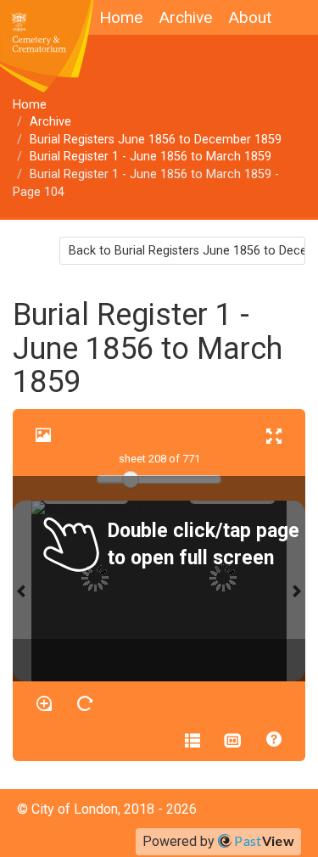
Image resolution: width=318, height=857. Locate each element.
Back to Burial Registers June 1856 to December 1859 (187, 251)
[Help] (274, 739)
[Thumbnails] (233, 739)
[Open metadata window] (192, 739)
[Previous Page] (22, 591)
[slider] (130, 479)
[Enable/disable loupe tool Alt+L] (44, 703)
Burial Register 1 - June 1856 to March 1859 (150, 156)
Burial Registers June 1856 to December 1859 (156, 139)
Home (120, 17)
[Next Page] (296, 591)
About (249, 17)
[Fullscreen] (274, 435)
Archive (185, 17)
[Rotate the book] (84, 703)
